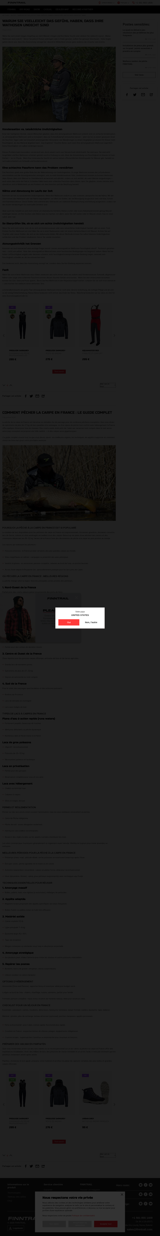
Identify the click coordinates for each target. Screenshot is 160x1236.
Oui (69, 622)
